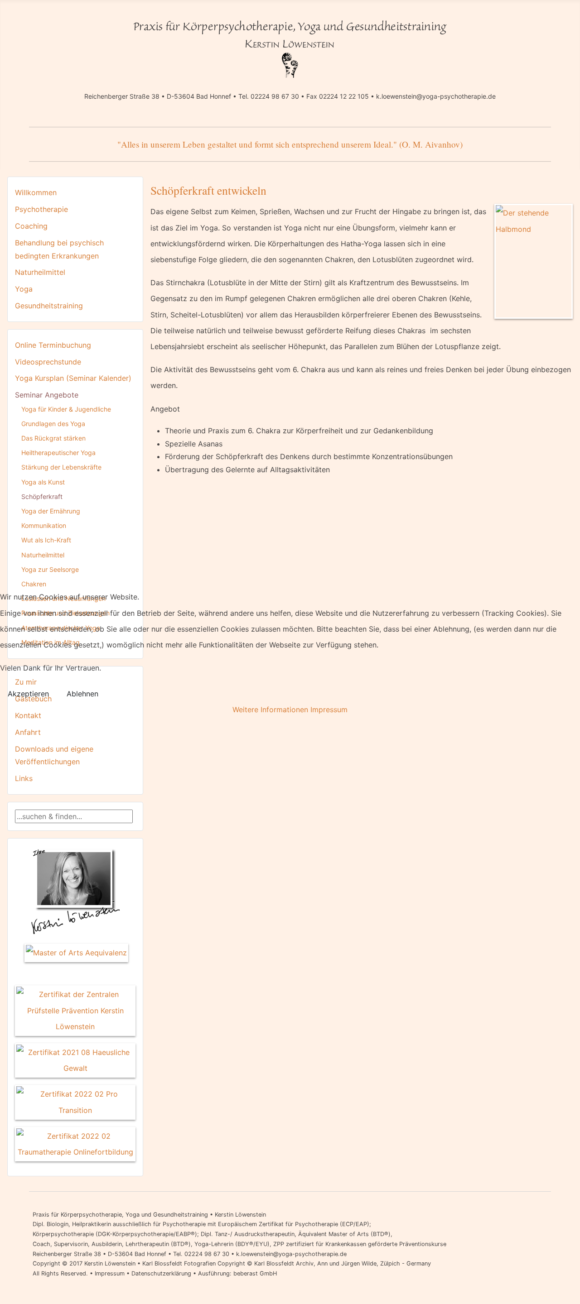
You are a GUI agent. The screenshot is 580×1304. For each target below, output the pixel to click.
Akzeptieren (28, 693)
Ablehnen (82, 693)
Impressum (329, 709)
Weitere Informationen (270, 709)
